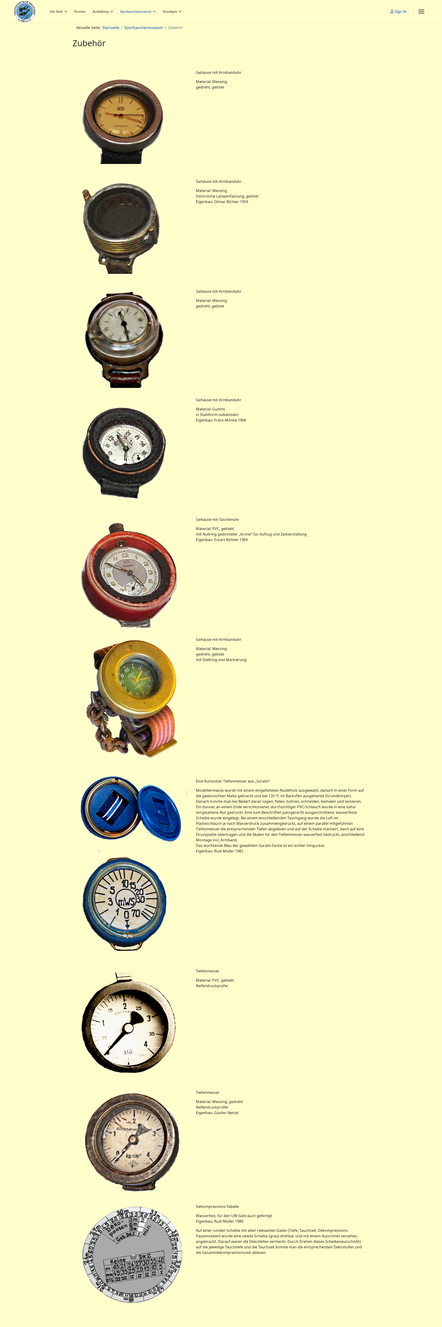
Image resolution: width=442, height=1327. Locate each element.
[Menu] (421, 11)
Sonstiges (170, 11)
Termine (80, 11)
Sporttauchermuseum (135, 11)
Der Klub (56, 11)
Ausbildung (101, 11)
